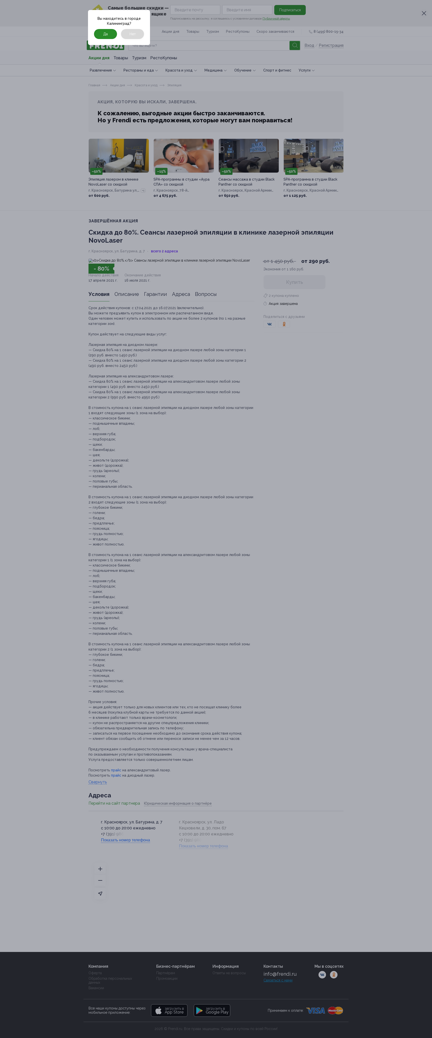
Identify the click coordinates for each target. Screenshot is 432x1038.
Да (105, 34)
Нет (133, 34)
